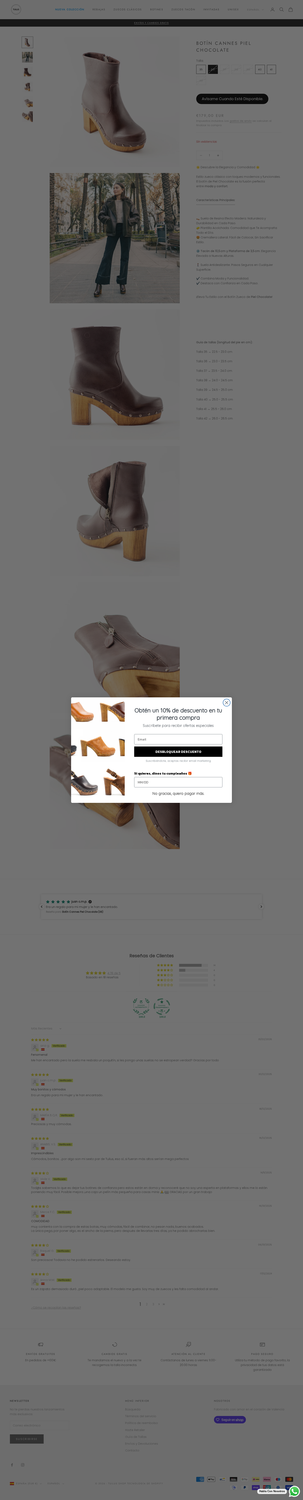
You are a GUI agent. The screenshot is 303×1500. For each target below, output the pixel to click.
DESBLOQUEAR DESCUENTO (178, 751)
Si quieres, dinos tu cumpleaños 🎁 (163, 773)
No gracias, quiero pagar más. (178, 793)
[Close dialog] (226, 702)
